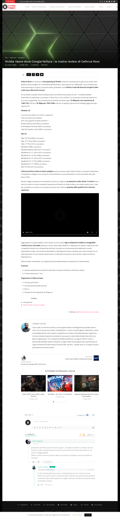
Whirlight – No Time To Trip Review (60, 394)
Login (93, 415)
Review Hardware (39, 7)
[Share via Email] (42, 74)
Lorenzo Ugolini (11, 65)
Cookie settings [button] (77, 515)
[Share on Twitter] (37, 74)
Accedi (109, 7)
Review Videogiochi (57, 7)
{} (58, 427)
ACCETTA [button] (88, 515)
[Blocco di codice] (53, 427)
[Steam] (111, 1)
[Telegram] (114, 1)
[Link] (55, 427)
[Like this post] (29, 74)
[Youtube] (107, 1)
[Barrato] (42, 427)
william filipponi (50, 470)
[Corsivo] (37, 427)
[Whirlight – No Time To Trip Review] (60, 383)
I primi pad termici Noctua (28, 1)
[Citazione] (50, 427)
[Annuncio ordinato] (45, 427)
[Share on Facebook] (33, 74)
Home (27, 7)
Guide (101, 7)
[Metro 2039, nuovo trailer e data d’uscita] (33, 383)
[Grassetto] (34, 427)
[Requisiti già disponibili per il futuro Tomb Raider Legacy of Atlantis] (86, 383)
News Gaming (90, 7)
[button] (16, 1)
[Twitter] (102, 1)
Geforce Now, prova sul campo (34, 305)
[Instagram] (104, 1)
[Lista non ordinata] (47, 427)
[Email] (109, 1)
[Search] (117, 7)
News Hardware (74, 7)
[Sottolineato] (39, 427)
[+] (61, 427)
